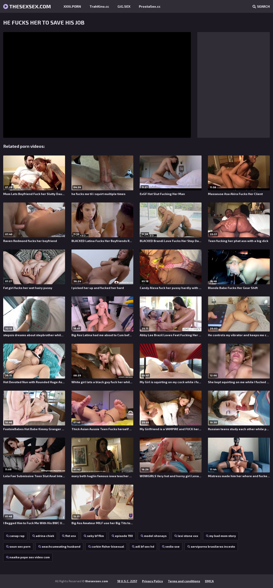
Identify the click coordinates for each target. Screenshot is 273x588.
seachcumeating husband (61, 546)
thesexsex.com (29, 6)
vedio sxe (172, 546)
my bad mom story (222, 536)
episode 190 (124, 536)
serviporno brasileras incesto (213, 546)
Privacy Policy (152, 581)
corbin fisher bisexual (107, 546)
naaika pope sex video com (29, 557)
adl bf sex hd (144, 546)
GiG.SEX (124, 6)
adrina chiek (45, 536)
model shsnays (155, 536)
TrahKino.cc (99, 6)
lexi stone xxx (188, 536)
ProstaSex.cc (149, 6)
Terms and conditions (184, 581)
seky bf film (95, 536)
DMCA (209, 581)
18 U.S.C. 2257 (127, 581)
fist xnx (70, 536)
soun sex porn (19, 546)
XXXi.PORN (72, 6)
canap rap (17, 536)
